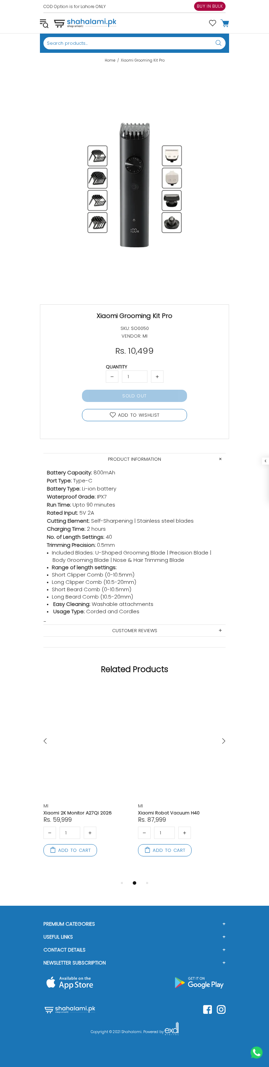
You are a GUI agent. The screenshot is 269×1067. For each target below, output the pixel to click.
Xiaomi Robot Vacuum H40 (169, 813)
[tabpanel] (87, 779)
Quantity (116, 367)
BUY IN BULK (210, 6)
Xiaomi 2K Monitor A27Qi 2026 (77, 813)
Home (110, 60)
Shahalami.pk (85, 23)
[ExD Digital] (172, 1032)
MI (45, 806)
